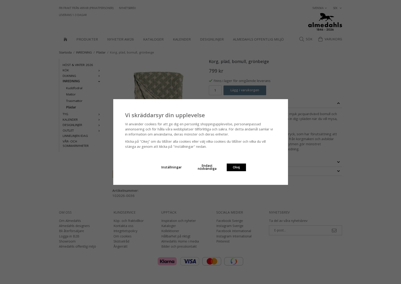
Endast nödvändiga (207, 167)
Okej (236, 167)
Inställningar (171, 167)
